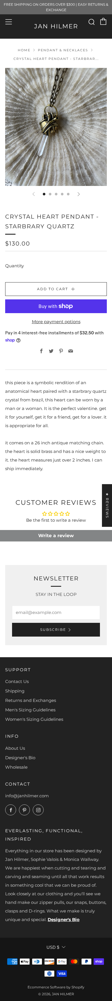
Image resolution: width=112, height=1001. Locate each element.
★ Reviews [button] (107, 505)
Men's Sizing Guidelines (30, 710)
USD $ (53, 947)
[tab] (44, 194)
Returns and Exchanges (30, 700)
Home (24, 50)
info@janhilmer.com (27, 795)
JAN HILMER (56, 26)
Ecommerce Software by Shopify (56, 987)
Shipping (14, 691)
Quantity (14, 265)
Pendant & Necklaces (63, 50)
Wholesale (16, 767)
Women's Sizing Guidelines (34, 719)
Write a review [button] (56, 535)
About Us (15, 748)
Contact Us (17, 681)
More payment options (56, 321)
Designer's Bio (20, 757)
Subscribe (53, 629)
